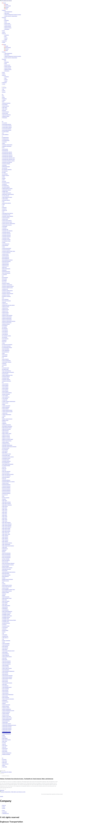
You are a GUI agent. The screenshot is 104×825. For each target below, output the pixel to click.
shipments (4, 593)
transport (4, 703)
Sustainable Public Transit (7, 615)
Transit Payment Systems (7, 678)
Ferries (3, 343)
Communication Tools (6, 214)
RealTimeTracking (5, 566)
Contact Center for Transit (7, 222)
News (5, 36)
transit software (5, 690)
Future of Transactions (6, 360)
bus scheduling (5, 173)
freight (3, 353)
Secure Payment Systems (7, 585)
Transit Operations (5, 669)
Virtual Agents (5, 748)
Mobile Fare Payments (6, 429)
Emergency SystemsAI (6, 296)
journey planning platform (7, 392)
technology (4, 628)
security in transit (5, 588)
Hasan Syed (4, 762)
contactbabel (4, 226)
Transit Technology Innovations (8, 698)
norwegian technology (6, 461)
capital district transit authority (8, 194)
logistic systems (5, 402)
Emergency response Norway (7, 293)
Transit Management (8, 11)
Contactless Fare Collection (7, 230)
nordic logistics (5, 451)
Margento (4, 421)
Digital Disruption (5, 262)
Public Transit (4, 108)
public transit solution (6, 529)
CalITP (3, 179)
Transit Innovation (5, 666)
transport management (6, 709)
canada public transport (6, 190)
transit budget (5, 652)
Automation (4, 165)
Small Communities (5, 596)
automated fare (5, 150)
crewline (3, 242)
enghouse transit (5, 313)
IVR (2, 382)
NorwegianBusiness (5, 462)
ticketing (3, 631)
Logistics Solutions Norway (7, 410)
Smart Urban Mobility (6, 605)
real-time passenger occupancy (8, 564)
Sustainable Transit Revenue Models (9, 620)
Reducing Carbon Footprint (7, 567)
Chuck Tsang (4, 761)
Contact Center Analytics (7, 220)
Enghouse (4, 302)
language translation (6, 394)
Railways (3, 551)
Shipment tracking (5, 592)
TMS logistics (4, 634)
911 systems (4, 122)
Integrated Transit (5, 378)
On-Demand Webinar (6, 465)
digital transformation (6, 268)
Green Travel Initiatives (6, 370)
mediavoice (4, 423)
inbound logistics (5, 373)
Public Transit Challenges (7, 523)
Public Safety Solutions (6, 503)
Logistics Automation (6, 405)
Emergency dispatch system (7, 287)
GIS (2, 366)
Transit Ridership (5, 685)
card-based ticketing (6, 200)
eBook (5, 21)
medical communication (6, 424)
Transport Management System (8, 710)
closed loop (4, 207)
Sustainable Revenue (6, 617)
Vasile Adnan (4, 766)
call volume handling (6, 187)
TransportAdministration (6, 719)
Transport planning (5, 713)
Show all (3, 92)
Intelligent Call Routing (6, 381)
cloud (3, 211)
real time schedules (5, 558)
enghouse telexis (5, 312)
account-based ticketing (6, 128)
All (2, 94)
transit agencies (5, 646)
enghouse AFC (5, 303)
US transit (4, 742)
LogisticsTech (4, 413)
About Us (4, 33)
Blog (5, 19)
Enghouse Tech (5, 311)
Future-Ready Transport (6, 362)
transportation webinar (6, 732)
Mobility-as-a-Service (6, 437)
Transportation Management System (9, 725)
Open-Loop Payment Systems (8, 474)
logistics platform (5, 408)
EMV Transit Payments (6, 300)
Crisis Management (5, 243)
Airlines (3, 143)
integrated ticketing (6, 376)
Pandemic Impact (5, 483)
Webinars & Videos (7, 27)
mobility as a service (6, 435)
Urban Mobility (5, 738)
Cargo (3, 201)
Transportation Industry (6, 723)
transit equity (4, 659)
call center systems (5, 182)
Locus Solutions (5, 398)
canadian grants (5, 191)
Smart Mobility (5, 602)
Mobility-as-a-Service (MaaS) (7, 439)
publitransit (4, 550)
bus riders (4, 172)
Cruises (3, 246)
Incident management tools (7, 375)
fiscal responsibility (5, 348)
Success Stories (7, 23)
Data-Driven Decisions (6, 261)
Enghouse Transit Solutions (7, 315)
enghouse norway (5, 309)
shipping (3, 595)
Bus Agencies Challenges (7, 169)
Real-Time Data (5, 561)
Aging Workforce (5, 134)
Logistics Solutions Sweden (7, 411)
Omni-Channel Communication (7, 464)
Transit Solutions (5, 691)
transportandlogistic (6, 720)
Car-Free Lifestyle (5, 195)
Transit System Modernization (7, 694)
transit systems (5, 696)
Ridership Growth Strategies (7, 579)
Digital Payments (5, 265)
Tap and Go (4, 624)
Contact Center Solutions (7, 225)
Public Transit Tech (5, 532)
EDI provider (4, 278)
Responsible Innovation (6, 569)
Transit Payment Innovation (7, 675)
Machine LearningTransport (7, 418)
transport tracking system (7, 717)
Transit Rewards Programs (7, 682)
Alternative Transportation (7, 144)
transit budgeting (5, 653)
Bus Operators (5, 171)
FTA (3, 357)
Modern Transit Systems (6, 440)
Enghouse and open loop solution (8, 305)
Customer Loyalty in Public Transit (8, 251)
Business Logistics (5, 175)
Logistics (3, 100)
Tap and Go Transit (5, 626)
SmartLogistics (5, 607)
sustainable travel (5, 621)
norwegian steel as (5, 459)
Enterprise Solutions (6, 324)
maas (3, 417)
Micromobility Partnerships (7, 426)
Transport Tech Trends (6, 716)
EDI (3, 276)
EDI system (4, 281)
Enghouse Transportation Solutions (8, 321)
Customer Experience (6, 249)
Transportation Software (6, 726)
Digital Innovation (5, 264)
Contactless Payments (6, 233)
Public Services (5, 506)
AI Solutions (4, 141)
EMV (3, 297)
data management (5, 257)
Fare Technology (5, 338)
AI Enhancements (5, 137)
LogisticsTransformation (6, 414)
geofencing (4, 363)
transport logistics (5, 706)
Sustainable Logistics (6, 614)
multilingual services (6, 443)
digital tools (4, 267)
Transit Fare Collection (6, 114)
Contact (3, 42)
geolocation (4, 365)
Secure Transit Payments (7, 586)
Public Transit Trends (6, 534)
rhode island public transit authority (8, 572)
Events (3, 30)
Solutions (4, 10)
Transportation (5, 722)
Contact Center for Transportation (10, 16)
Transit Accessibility (6, 643)
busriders (4, 178)
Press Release (4, 104)
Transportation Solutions (6, 728)
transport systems (5, 715)
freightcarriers (4, 356)
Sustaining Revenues (6, 623)
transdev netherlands (6, 640)
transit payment (5, 674)
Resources (4, 17)
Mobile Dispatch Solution (7, 427)
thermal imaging (5, 630)
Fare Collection (5, 330)
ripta (3, 582)
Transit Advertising (5, 645)
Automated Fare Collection (7, 155)
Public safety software (6, 502)
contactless (4, 227)
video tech (4, 747)
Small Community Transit (6, 598)
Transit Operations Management (8, 671)
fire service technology (6, 346)
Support (3, 32)
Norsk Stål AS (4, 452)
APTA (3, 147)
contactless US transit (6, 239)
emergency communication (7, 284)
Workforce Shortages (6, 754)
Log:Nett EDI (4, 400)
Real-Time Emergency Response (8, 563)
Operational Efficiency (6, 480)
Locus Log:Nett (5, 395)
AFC (3, 133)
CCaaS (3, 204)
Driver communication (6, 273)
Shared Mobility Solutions (7, 591)
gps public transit (5, 369)
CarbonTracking (5, 198)
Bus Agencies (4, 168)
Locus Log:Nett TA (5, 397)
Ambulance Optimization (6, 146)
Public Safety (6, 13)
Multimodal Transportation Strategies (9, 446)
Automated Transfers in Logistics (8, 160)
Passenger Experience (6, 103)
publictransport (5, 548)
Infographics (6, 20)
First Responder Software (7, 347)
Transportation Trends (6, 731)
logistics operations (5, 407)
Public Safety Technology (7, 505)
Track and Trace (5, 636)
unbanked (4, 736)
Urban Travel (4, 741)
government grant (5, 367)
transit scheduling (5, 688)
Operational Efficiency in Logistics (8, 481)
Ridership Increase (5, 580)
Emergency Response (6, 292)
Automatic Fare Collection (7, 162)
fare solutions (4, 337)
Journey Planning (5, 383)
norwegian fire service (6, 458)
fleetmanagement (5, 351)
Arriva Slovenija (5, 149)
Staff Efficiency (5, 608)
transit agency (4, 649)
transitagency (4, 700)
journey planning (5, 389)
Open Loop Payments (6, 471)
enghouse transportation (6, 318)
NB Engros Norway (5, 448)
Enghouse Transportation (7, 316)
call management (5, 185)
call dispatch (4, 184)
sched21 (3, 583)
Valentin (3, 765)
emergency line (5, 289)
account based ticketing (6, 124)
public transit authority (6, 522)
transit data (4, 658)
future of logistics (5, 359)
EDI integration (5, 277)
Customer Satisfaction (6, 252)
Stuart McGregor (5, 763)
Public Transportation (6, 544)
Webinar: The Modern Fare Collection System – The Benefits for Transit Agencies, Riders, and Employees (26, 778)
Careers (5, 39)
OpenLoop (4, 478)
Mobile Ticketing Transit (6, 433)
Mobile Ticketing (5, 432)
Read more (2, 790)
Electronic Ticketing (6, 283)
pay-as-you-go (5, 494)
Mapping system (5, 420)
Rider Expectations (5, 573)
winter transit (4, 751)
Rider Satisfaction (5, 576)
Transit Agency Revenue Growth (8, 650)
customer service (5, 254)
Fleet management (5, 350)
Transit (3, 642)
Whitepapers (6, 29)
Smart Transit (4, 604)
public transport (5, 537)
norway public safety (6, 455)
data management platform (7, 260)
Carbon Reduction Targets (7, 197)
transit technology (5, 697)
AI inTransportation (5, 140)
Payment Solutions (5, 497)
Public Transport (5, 535)
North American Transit (6, 453)
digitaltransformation (6, 271)
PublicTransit (4, 547)
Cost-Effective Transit (6, 241)
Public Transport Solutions (7, 542)
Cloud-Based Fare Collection (7, 213)
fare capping (4, 327)
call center (4, 181)
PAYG (3, 496)
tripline (3, 735)
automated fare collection (7, 152)
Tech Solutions (5, 627)
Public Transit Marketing (6, 526)
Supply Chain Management (7, 611)
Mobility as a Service (6, 436)
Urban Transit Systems (6, 739)
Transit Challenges (5, 655)
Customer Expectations (6, 248)
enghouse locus (5, 308)
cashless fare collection (6, 203)
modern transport (5, 442)
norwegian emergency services (8, 456)
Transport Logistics (5, 707)
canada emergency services (7, 188)
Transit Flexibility (5, 665)
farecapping (4, 340)
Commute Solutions (6, 217)
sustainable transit (5, 618)
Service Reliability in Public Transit (8, 589)
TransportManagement (6, 733)
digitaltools (4, 270)
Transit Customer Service (7, 656)
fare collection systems (6, 335)
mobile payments (5, 430)
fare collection (4, 328)
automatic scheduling (6, 163)
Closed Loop (4, 210)
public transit (4, 507)
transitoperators (5, 701)
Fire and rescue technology (7, 344)
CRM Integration (5, 245)
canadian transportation (6, 192)
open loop (4, 467)
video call (4, 744)
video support (4, 745)
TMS (3, 633)
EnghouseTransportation (6, 322)
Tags (3, 89)
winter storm (4, 750)
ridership (3, 577)
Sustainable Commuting (6, 612)
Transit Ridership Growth (6, 687)
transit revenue (5, 680)
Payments (4, 499)
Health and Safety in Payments (8, 372)
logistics (3, 404)
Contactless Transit (5, 238)
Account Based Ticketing (7, 125)
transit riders (4, 684)
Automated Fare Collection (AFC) (8, 157)
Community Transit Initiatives (7, 216)
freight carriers (5, 354)
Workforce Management (6, 752)
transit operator (5, 672)
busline (3, 176)
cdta (3, 206)
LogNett (3, 416)
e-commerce (4, 274)
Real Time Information (6, 553)
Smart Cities (4, 599)
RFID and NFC (4, 570)
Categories (4, 87)
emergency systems (6, 295)
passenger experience (6, 487)
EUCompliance (4, 325)
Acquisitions (6, 35)
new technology (5, 449)
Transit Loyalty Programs (7, 668)
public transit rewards (6, 528)
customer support (5, 255)
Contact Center (5, 219)
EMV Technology (5, 299)
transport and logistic (6, 704)
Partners (6, 38)
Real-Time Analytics (6, 560)
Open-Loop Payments (6, 475)
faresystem (4, 341)
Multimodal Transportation (7, 445)
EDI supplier (4, 280)
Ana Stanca (4, 759)
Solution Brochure (7, 26)
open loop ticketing (5, 472)
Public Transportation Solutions (8, 545)
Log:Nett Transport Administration (8, 401)
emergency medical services (7, 290)
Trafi (3, 639)
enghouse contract (5, 306)
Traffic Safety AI (5, 637)
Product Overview (7, 24)
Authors (3, 90)
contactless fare (5, 229)
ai (2, 136)
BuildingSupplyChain (6, 166)
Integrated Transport (6, 379)
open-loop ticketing (6, 477)
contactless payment (6, 232)
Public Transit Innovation (6, 525)
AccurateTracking (5, 131)
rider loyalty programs (6, 575)
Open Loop (4, 468)
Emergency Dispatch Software (8, 286)
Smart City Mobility (5, 601)
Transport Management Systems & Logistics (12, 14)
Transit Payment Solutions (7, 677)
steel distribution (5, 610)
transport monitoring (6, 712)
